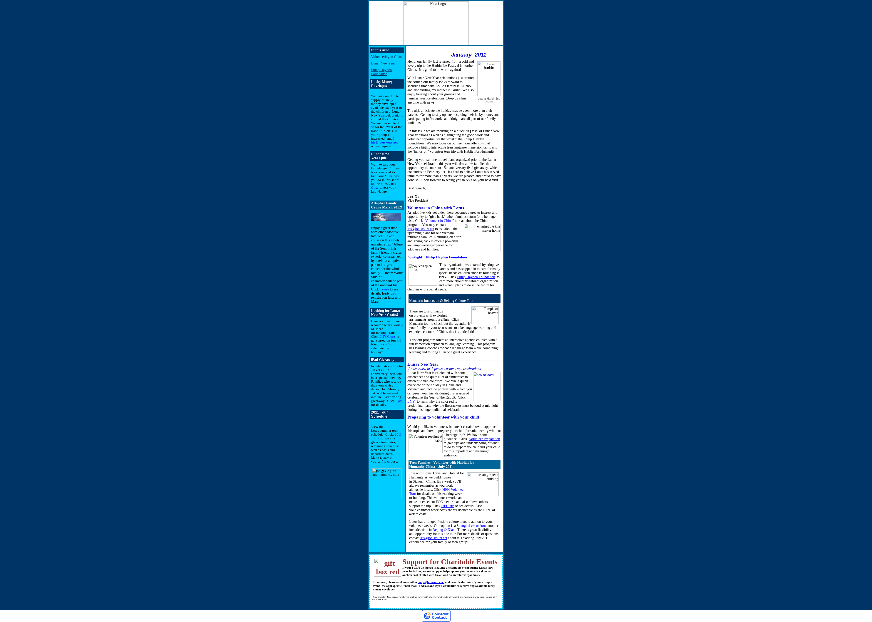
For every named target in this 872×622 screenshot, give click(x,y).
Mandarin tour (419, 323)
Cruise (384, 289)
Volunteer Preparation (484, 439)
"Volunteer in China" (439, 221)
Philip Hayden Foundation (381, 72)
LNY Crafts (387, 336)
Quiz (374, 187)
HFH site (447, 506)
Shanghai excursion (471, 526)
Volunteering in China (387, 57)
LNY (411, 401)
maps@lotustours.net (431, 582)
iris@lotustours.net (384, 142)
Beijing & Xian (444, 530)
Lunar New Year (383, 63)
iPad (399, 401)
